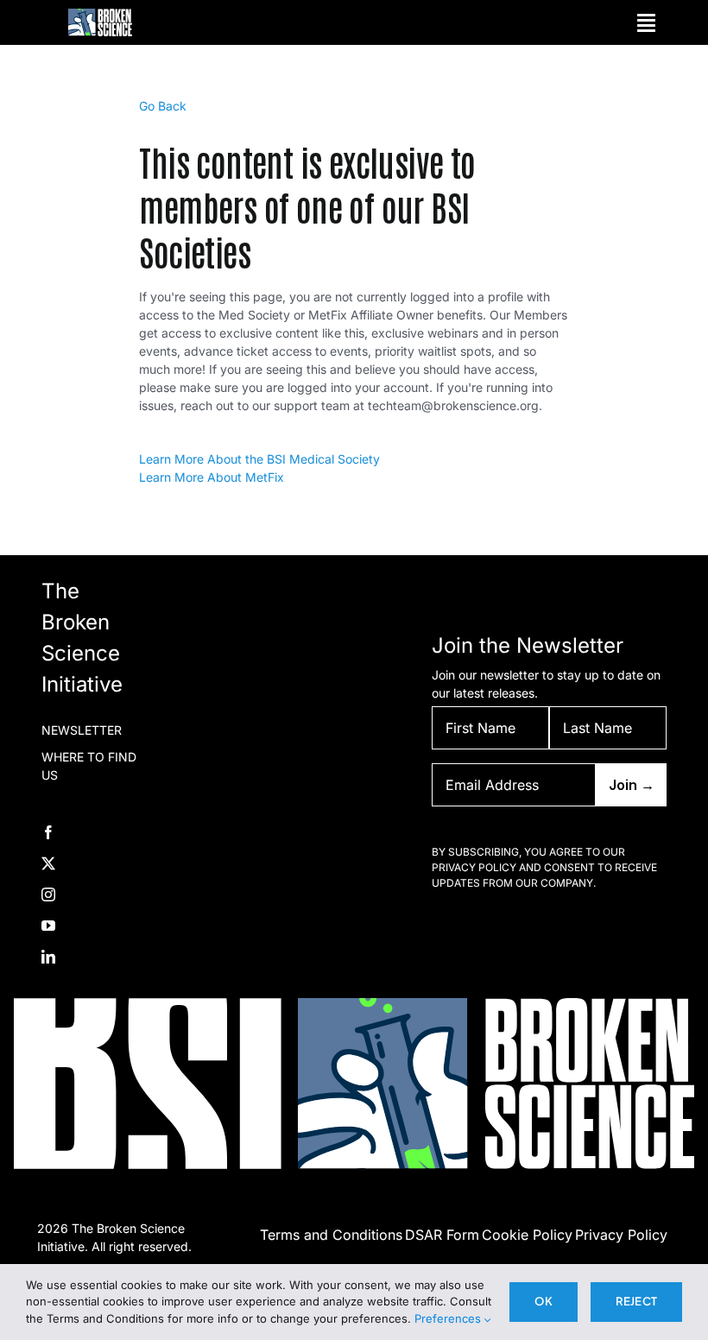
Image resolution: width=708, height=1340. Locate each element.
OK (543, 1301)
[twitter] (48, 863)
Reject (636, 1301)
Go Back (162, 105)
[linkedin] (48, 957)
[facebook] (48, 832)
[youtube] (48, 925)
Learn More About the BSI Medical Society (259, 459)
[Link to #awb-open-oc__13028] (646, 22)
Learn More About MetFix (211, 477)
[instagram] (48, 894)
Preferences (449, 1318)
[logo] (100, 14)
